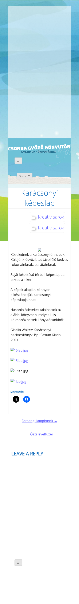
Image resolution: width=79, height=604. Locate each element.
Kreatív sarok (51, 217)
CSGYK (45, 125)
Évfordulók (41, 29)
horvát (41, 11)
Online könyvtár (41, 61)
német (47, 11)
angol (53, 12)
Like (45, 98)
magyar (59, 11)
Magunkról (19, 29)
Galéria (21, 95)
